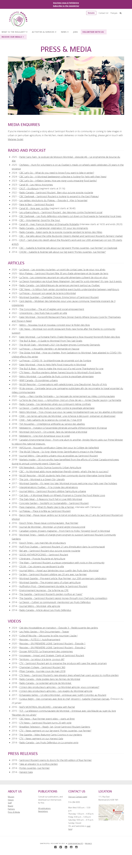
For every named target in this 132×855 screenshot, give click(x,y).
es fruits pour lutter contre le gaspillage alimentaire (67, 408)
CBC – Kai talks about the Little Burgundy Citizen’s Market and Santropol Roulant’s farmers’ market (71, 236)
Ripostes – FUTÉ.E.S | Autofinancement (39, 639)
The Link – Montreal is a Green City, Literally (42, 479)
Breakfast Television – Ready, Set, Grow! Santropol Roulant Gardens (54, 726)
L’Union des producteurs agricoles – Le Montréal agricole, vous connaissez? (59, 687)
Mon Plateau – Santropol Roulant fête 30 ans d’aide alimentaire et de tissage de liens (63, 273)
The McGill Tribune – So (32, 451)
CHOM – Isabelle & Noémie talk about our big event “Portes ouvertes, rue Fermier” (62, 251)
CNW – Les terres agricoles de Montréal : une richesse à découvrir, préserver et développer (67, 416)
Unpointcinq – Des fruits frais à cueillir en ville (43, 313)
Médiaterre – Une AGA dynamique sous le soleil (44, 435)
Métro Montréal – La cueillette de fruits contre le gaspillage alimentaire (56, 376)
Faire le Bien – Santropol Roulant (36, 204)
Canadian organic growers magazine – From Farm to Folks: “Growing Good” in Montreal (64, 530)
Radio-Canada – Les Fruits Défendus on (48, 742)
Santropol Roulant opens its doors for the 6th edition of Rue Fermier (55, 760)
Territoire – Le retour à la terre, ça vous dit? (41, 659)
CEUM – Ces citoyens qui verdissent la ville (41, 566)
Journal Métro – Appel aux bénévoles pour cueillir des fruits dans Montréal (58, 570)
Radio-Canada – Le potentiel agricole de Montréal (45, 683)
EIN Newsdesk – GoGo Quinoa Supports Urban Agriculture (50, 467)
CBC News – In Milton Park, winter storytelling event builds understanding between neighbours (69, 289)
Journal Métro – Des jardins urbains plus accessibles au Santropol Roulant (58, 455)
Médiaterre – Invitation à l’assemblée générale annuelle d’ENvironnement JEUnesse (63, 427)
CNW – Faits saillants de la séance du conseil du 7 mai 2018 (50, 419)
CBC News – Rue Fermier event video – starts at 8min (47, 718)
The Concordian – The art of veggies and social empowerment (51, 309)
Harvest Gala (26, 772)
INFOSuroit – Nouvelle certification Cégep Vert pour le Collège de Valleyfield (59, 447)
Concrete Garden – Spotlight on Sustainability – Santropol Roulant (54, 503)
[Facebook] (55, 847)
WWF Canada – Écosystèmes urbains (38, 380)
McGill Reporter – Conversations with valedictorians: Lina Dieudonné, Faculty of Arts (63, 384)
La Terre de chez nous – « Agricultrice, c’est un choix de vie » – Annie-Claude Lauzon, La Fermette (70, 400)
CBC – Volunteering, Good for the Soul (39, 220)
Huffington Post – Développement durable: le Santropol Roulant (53, 586)
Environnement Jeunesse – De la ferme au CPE (43, 590)
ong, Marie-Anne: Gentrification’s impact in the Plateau (74, 451)
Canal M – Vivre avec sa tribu (34, 208)
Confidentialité (75, 843)
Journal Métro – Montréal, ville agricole (39, 606)
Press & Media (14, 812)
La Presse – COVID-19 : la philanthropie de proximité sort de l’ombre (55, 360)
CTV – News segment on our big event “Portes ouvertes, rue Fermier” (55, 730)
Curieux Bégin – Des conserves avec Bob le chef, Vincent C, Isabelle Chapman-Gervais (64, 698)
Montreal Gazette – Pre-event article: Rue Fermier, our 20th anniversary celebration (62, 578)
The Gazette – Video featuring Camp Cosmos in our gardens (50, 734)
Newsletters (43, 811)
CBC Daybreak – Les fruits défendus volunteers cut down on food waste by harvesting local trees (70, 216)
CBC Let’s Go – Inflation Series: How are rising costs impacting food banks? (58, 180)
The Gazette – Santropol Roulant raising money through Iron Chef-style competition (63, 598)
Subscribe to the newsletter (66, 6)
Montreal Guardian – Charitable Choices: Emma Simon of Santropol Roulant (59, 297)
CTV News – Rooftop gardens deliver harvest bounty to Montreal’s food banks (60, 372)
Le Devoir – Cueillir (29, 408)
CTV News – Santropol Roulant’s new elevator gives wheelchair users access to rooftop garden (69, 675)
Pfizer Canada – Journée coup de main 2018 (42, 671)
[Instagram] (76, 847)
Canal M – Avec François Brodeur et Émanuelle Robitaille (49, 224)
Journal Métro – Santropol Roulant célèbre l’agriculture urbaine (52, 491)
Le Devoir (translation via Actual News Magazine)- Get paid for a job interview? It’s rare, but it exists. (70, 281)
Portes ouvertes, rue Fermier (34, 768)
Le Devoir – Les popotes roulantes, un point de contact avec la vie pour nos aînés (62, 269)
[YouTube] (71, 847)
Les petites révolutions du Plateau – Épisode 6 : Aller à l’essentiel (53, 200)
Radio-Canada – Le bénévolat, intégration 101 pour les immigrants (53, 228)
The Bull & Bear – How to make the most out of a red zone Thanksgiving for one (61, 368)
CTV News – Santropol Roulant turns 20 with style (45, 722)
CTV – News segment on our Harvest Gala (41, 738)
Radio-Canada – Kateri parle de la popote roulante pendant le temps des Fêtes (60, 232)
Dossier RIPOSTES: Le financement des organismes (46, 651)
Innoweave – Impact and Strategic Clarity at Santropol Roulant (51, 655)
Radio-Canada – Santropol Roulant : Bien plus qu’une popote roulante (56, 192)
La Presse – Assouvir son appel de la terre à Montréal (47, 293)
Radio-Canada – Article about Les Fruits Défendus (45, 610)
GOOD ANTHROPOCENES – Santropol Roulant (43, 554)
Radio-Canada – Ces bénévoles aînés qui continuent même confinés (55, 404)
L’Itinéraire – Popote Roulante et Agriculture (42, 558)
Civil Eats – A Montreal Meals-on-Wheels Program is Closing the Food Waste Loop (62, 495)
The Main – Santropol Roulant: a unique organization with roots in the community (61, 562)
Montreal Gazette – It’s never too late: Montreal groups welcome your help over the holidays (68, 483)
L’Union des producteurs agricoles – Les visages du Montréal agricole (55, 691)
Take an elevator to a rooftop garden (38, 764)
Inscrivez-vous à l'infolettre (66, 3)
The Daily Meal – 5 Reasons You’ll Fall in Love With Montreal (50, 499)
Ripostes (24, 643)
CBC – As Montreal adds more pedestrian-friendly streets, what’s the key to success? (64, 471)
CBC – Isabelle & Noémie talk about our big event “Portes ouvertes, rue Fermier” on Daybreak (68, 247)
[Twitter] (61, 847)
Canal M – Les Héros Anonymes (36, 184)
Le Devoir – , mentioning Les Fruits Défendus (55, 602)
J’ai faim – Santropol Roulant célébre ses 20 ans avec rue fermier (53, 574)
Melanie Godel (15, 139)
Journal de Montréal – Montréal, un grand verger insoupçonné (52, 526)
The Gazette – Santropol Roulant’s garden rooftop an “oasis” (50, 594)
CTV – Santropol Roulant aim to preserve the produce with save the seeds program (63, 663)
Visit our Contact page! (77, 796)
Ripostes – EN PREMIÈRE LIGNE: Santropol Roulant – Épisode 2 (52, 647)
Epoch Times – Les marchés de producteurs (42, 542)
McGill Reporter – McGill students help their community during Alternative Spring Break (65, 475)
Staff (10, 803)
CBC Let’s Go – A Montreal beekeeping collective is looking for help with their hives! (62, 176)
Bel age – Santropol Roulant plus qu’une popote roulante (49, 550)
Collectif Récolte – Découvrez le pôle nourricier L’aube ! (48, 635)
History (11, 800)
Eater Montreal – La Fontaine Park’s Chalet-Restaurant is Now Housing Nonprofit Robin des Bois (69, 336)
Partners (11, 809)
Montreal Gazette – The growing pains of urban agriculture (50, 582)
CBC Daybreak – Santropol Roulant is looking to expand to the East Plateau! (59, 196)
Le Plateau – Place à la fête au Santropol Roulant (45, 511)
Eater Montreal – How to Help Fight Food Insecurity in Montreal (52, 364)
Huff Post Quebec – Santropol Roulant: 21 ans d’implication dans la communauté (62, 546)
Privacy (88, 843)
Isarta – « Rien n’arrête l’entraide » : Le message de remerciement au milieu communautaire (67, 396)
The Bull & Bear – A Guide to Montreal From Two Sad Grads (50, 340)
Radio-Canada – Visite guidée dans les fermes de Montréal (49, 679)
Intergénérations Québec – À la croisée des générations (48, 487)
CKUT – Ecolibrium (29, 188)
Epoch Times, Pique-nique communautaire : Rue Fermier (48, 523)
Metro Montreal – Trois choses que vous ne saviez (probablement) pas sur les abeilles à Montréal (71, 412)
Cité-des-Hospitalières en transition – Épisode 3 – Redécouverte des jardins (58, 627)
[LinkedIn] (66, 847)
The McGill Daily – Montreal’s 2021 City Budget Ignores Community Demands (59, 344)
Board (10, 806)
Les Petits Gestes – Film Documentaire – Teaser (44, 631)
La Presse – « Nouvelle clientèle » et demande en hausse (49, 348)
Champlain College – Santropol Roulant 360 (42, 667)
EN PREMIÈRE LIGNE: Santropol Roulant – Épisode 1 (58, 643)
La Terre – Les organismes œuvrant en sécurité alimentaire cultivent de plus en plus (63, 277)
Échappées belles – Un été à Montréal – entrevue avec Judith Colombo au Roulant (62, 695)
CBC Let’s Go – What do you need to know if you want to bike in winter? (56, 172)
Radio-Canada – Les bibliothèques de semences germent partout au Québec (59, 285)
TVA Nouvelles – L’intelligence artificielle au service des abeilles (52, 423)
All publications (44, 808)
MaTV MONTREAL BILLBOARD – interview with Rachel (47, 706)
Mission (11, 796)
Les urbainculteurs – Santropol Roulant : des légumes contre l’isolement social (60, 212)
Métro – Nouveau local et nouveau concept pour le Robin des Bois (54, 324)
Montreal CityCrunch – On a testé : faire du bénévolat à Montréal (53, 431)
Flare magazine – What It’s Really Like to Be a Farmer (46, 507)
